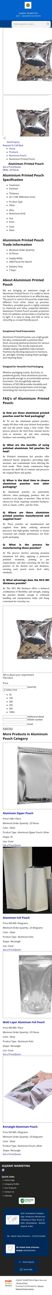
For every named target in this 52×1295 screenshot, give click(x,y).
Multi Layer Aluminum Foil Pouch (24, 1022)
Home (12, 148)
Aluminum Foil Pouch (16, 917)
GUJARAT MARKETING (28, 14)
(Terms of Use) (21, 1283)
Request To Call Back (13, 145)
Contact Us (9, 1191)
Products (13, 152)
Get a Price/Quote (12, 166)
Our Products (10, 1188)
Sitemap (8, 1195)
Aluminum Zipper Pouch (18, 813)
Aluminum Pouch (17, 155)
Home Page (10, 1180)
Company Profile (12, 1184)
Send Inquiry (12, 142)
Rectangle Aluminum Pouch (20, 1126)
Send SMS (27, 1269)
